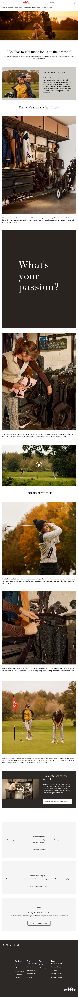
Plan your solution (39, 850)
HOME (3, 8)
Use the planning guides (39, 886)
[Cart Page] (75, 3)
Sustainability (31, 970)
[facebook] (3, 945)
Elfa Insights (43, 968)
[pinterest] (15, 945)
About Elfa (30, 967)
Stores (17, 964)
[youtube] (18, 945)
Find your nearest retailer (39, 923)
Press (41, 964)
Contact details (20, 971)
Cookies (54, 970)
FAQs (16, 968)
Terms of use (56, 967)
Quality (29, 977)
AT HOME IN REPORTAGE (15, 8)
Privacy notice (56, 974)
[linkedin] (11, 945)
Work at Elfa (31, 974)
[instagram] (7, 945)
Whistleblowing (56, 977)
